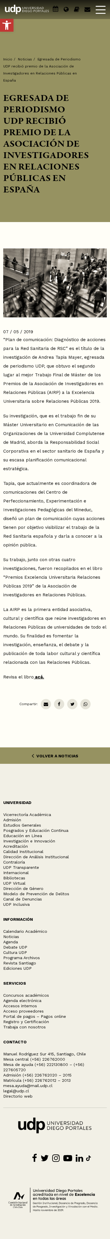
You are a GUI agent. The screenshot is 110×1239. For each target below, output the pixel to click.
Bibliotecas (14, 878)
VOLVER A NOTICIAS (56, 756)
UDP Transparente (21, 867)
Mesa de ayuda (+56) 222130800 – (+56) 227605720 (43, 1067)
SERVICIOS (14, 983)
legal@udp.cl (16, 1091)
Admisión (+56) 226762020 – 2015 (37, 1075)
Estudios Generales (22, 825)
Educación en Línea (22, 835)
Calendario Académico (25, 931)
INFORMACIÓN (18, 919)
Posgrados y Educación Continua (35, 830)
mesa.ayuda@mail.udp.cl (28, 1085)
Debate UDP (15, 947)
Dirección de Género (23, 888)
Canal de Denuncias (22, 899)
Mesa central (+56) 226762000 (34, 1059)
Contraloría (14, 862)
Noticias (25, 59)
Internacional (16, 872)
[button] (6, 25)
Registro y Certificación (26, 1021)
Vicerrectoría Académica (27, 814)
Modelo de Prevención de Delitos (36, 893)
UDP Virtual (14, 883)
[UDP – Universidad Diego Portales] (26, 9)
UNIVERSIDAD (17, 802)
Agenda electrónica (22, 1000)
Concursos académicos (26, 995)
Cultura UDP (15, 952)
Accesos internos (20, 1005)
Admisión (12, 819)
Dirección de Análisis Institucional (36, 856)
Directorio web (18, 1096)
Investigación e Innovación (29, 841)
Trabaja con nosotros (24, 1027)
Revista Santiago (19, 963)
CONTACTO (15, 1042)
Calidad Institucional (23, 851)
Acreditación (15, 846)
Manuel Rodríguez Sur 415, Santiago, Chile (44, 1054)
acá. (39, 677)
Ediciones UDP (17, 968)
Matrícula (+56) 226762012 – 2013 (37, 1080)
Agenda (10, 942)
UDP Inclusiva (16, 904)
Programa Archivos (21, 957)
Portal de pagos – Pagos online (34, 1016)
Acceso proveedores (23, 1011)
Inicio (7, 59)
